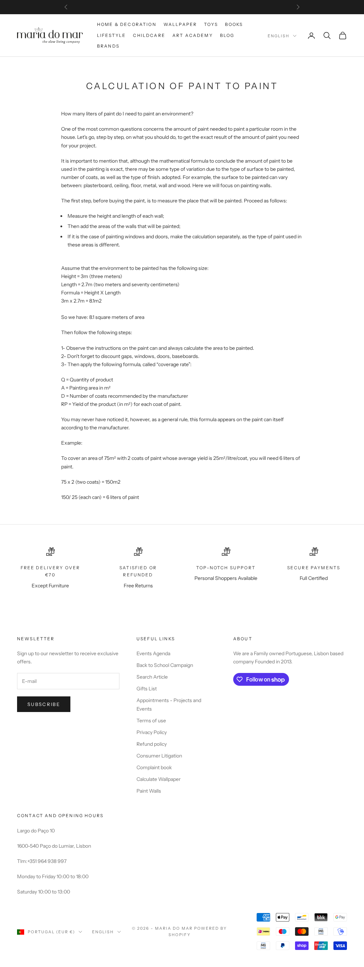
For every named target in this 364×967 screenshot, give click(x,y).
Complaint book (154, 767)
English (278, 35)
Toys (211, 24)
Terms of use (151, 720)
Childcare (149, 35)
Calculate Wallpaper (158, 779)
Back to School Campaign (164, 665)
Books (234, 24)
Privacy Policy (151, 732)
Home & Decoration (126, 24)
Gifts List (146, 688)
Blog (227, 35)
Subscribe (43, 704)
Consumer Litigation (159, 756)
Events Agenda (153, 653)
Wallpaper (180, 24)
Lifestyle (111, 35)
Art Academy (192, 35)
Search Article (152, 677)
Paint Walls (148, 791)
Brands (108, 46)
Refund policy (151, 744)
